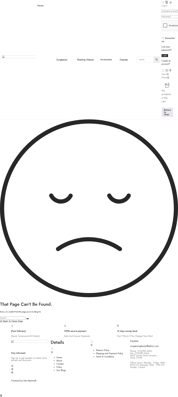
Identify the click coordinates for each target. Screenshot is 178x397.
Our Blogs (61, 370)
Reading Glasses (85, 59)
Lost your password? (166, 48)
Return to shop (167, 112)
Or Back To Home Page (11, 321)
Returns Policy (102, 350)
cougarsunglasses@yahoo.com (144, 346)
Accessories (106, 59)
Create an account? (166, 62)
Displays (124, 59)
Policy (59, 367)
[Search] (27, 318)
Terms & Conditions (105, 356)
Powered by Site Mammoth (23, 380)
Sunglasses (61, 59)
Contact (60, 363)
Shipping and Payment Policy (109, 353)
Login (165, 55)
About (59, 360)
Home (40, 5)
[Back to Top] (1, 395)
